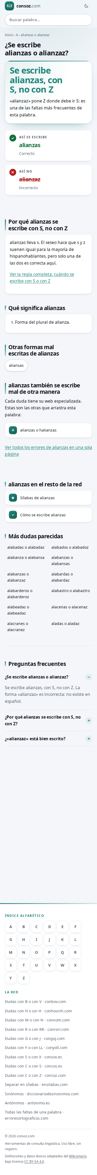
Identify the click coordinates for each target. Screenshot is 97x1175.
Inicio (9, 35)
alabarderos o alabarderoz (19, 593)
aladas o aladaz (65, 623)
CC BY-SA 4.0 (34, 1161)
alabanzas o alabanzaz (18, 577)
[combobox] (48, 20)
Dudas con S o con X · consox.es (33, 1056)
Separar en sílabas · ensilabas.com (36, 1084)
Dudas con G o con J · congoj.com (35, 1038)
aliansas (16, 365)
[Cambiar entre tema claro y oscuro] (86, 6)
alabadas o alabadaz (25, 547)
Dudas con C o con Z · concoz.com (35, 1075)
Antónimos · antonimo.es (27, 1102)
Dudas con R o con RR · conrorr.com (37, 1029)
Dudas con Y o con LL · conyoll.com (36, 1047)
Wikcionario (77, 1156)
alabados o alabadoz (70, 547)
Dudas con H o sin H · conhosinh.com (38, 1010)
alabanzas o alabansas (62, 560)
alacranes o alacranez (17, 626)
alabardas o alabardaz (62, 577)
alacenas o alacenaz (69, 606)
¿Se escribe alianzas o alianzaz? (36, 677)
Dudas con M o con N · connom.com (37, 1020)
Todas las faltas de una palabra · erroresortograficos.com (34, 1115)
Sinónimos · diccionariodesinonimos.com (42, 1093)
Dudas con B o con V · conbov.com (35, 1001)
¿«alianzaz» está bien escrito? (35, 739)
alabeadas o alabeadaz (18, 610)
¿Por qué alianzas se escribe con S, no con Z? (43, 720)
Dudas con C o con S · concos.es (33, 1066)
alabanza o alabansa (25, 557)
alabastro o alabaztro (70, 590)
